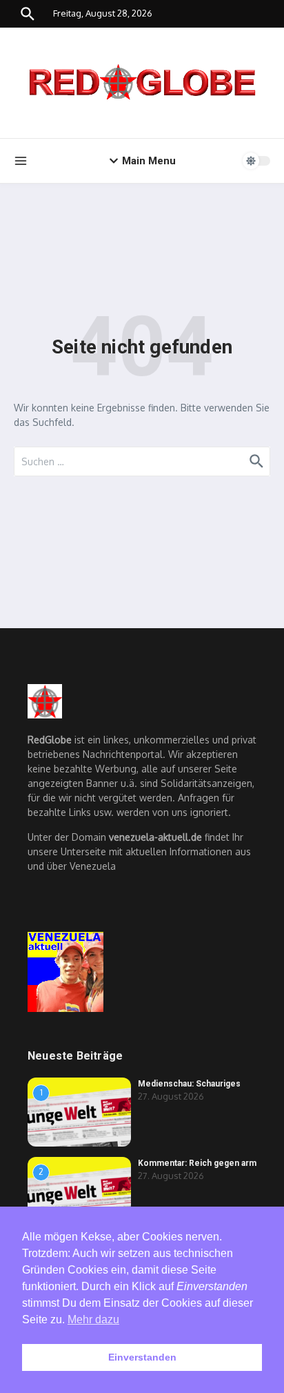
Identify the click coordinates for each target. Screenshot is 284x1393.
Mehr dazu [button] (93, 1319)
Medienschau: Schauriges (189, 1084)
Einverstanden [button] (142, 1357)
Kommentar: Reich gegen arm (197, 1163)
